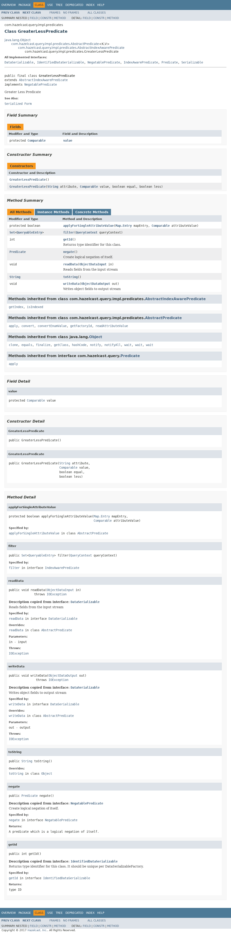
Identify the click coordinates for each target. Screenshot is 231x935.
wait (128, 345)
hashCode (79, 345)
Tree (59, 5)
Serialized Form (18, 103)
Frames (54, 12)
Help (100, 5)
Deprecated (74, 5)
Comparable (37, 140)
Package (24, 5)
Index (90, 5)
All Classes (97, 12)
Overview (8, 5)
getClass (61, 345)
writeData (71, 283)
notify (95, 345)
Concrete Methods (91, 212)
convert (27, 326)
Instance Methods (53, 212)
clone (13, 345)
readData (70, 264)
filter (68, 232)
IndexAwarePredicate (141, 62)
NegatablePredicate (104, 62)
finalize (43, 345)
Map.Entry (124, 225)
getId (67, 239)
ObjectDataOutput (95, 283)
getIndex (16, 307)
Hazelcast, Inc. (37, 930)
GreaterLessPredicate (27, 179)
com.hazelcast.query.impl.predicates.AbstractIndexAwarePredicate (71, 47)
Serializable (192, 62)
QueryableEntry (29, 232)
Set (12, 232)
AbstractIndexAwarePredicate (43, 80)
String (52, 186)
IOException (57, 594)
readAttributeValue (111, 326)
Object (95, 337)
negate (68, 252)
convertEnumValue (52, 326)
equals (26, 345)
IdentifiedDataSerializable (60, 62)
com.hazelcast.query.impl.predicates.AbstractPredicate (55, 44)
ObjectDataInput (92, 264)
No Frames (71, 12)
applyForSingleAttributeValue (88, 225)
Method (60, 18)
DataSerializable (19, 62)
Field (34, 18)
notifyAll (112, 345)
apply (13, 326)
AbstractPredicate (163, 318)
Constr (45, 18)
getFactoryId (81, 326)
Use (50, 5)
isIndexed (35, 307)
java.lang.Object (17, 40)
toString (70, 277)
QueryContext (86, 232)
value (67, 140)
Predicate (170, 62)
